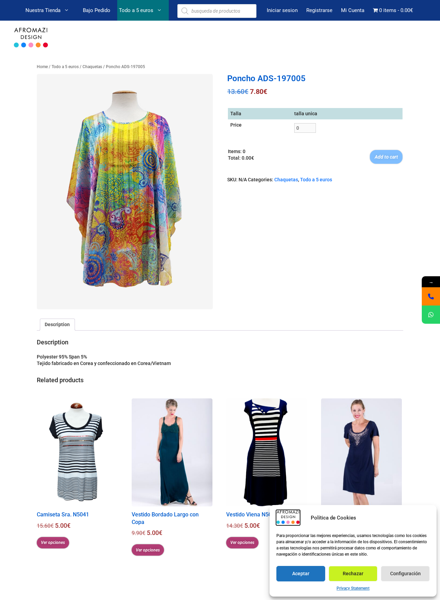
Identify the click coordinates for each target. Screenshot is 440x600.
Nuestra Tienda (42, 10)
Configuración (405, 573)
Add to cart (386, 157)
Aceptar (300, 573)
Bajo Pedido (96, 10)
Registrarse (319, 10)
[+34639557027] (431, 315)
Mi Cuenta (352, 10)
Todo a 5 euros (136, 10)
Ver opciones (53, 542)
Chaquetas (92, 66)
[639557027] (431, 296)
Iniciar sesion (282, 10)
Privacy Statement (353, 588)
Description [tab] (57, 324)
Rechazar (353, 573)
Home (42, 66)
